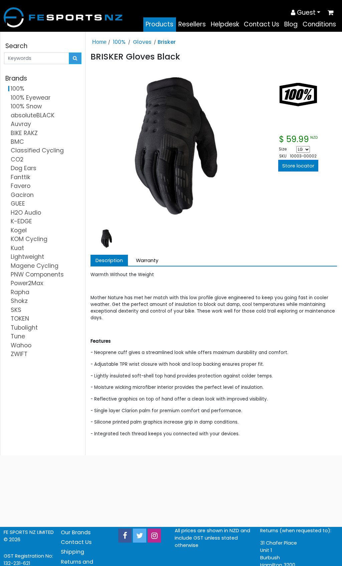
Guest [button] (305, 12)
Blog (291, 24)
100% (119, 42)
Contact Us (261, 24)
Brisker (167, 42)
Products (159, 24)
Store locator (298, 165)
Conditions (319, 24)
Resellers (192, 24)
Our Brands (76, 532)
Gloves (142, 42)
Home (99, 42)
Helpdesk (225, 24)
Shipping (72, 552)
